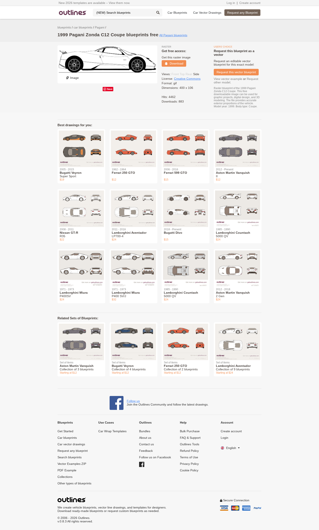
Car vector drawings (71, 444)
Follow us (133, 401)
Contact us (146, 444)
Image (74, 78)
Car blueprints (67, 437)
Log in (231, 3)
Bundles (144, 431)
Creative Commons (187, 78)
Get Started (65, 431)
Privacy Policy (189, 463)
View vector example (228, 79)
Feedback (146, 450)
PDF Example (67, 470)
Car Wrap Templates (112, 431)
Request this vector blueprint (236, 72)
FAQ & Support (190, 437)
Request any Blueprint (242, 12)
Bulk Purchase (190, 431)
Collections (65, 477)
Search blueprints (70, 457)
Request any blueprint (73, 450)
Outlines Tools (189, 444)
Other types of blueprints (74, 483)
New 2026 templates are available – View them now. (94, 3)
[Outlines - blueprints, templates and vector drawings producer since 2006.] (73, 12)
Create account (249, 3)
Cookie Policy (189, 470)
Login (224, 437)
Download (175, 63)
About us (145, 437)
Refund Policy (189, 450)
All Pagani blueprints (173, 35)
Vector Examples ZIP (72, 463)
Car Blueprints (177, 12)
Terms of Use (189, 457)
